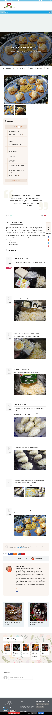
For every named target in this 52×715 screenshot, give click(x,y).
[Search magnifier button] (50, 12)
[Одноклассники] (16, 588)
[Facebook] (43, 0)
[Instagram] (45, 0)
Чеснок (10, 138)
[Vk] (37, 0)
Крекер (10, 175)
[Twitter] (48, 0)
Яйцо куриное (12, 131)
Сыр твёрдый (12, 159)
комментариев (18, 558)
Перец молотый (12, 151)
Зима (20, 638)
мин (35, 713)
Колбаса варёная (13, 165)
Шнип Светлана (38, 558)
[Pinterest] (47, 0)
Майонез (11, 141)
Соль (10, 148)
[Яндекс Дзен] (41, 0)
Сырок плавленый (13, 134)
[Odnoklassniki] (39, 0)
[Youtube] (50, 0)
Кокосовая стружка (13, 144)
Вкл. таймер (41, 713)
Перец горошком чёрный (14, 170)
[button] (2, 12)
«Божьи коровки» (21, 547)
